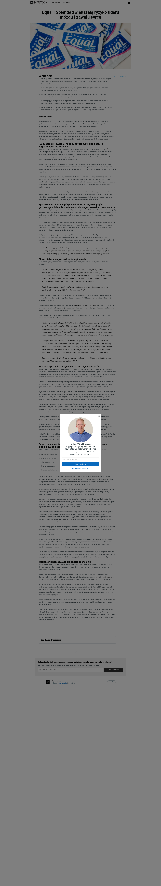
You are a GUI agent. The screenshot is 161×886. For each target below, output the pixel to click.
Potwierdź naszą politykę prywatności (80, 468)
